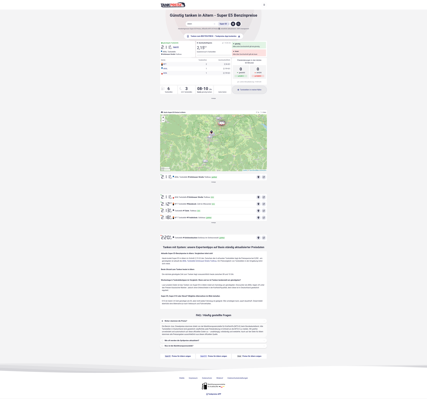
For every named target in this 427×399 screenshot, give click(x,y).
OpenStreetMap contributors (257, 170)
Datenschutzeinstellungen (238, 378)
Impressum (193, 378)
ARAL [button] (165, 69)
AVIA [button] (165, 73)
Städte (181, 378)
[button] (211, 133)
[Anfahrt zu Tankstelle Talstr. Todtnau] (258, 211)
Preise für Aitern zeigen (178, 356)
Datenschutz (207, 378)
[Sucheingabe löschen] (214, 23)
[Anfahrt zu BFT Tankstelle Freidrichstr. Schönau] (258, 217)
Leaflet (245, 170)
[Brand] (173, 5)
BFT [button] (164, 64)
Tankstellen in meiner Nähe (250, 90)
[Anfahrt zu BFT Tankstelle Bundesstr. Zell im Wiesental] (258, 204)
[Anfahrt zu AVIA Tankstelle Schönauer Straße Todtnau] (258, 197)
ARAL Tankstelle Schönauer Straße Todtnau (199, 261)
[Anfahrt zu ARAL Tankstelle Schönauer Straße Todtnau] (258, 177)
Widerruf (219, 378)
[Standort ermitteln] (233, 24)
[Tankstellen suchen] (238, 24)
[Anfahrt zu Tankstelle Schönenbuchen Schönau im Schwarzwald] (258, 238)
